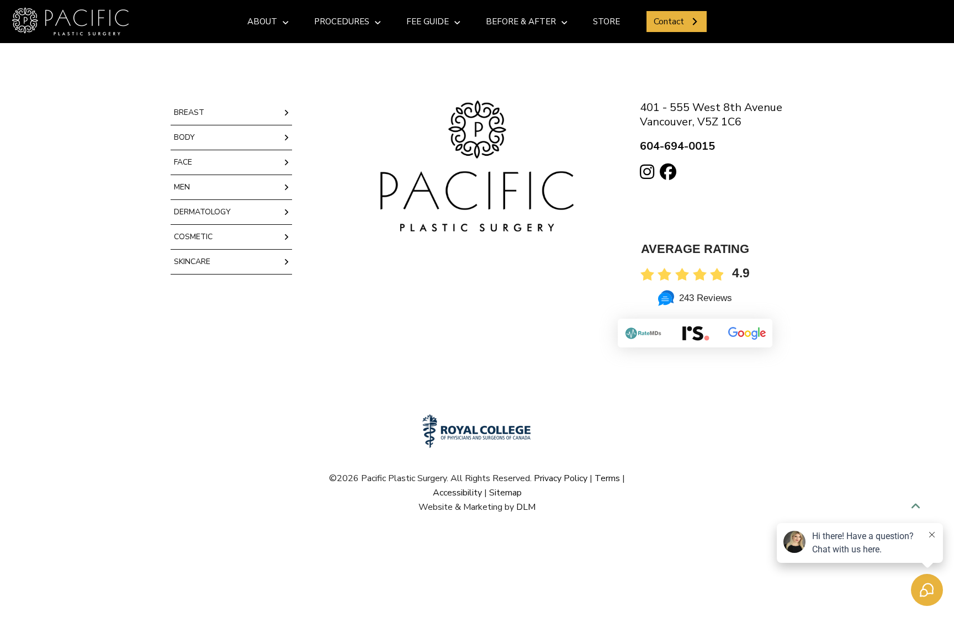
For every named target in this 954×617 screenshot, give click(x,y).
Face (183, 162)
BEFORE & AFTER (521, 21)
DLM (526, 507)
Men (182, 187)
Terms (607, 478)
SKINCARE (192, 261)
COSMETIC (193, 236)
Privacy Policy (560, 478)
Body (184, 137)
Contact (669, 21)
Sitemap (505, 493)
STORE (606, 21)
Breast (189, 112)
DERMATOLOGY (202, 212)
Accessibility (457, 493)
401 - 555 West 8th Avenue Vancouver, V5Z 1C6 (711, 114)
